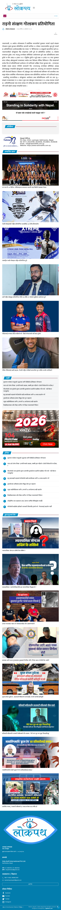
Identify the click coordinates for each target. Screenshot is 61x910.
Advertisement (10, 907)
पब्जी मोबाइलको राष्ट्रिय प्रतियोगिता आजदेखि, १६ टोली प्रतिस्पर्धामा (20, 224)
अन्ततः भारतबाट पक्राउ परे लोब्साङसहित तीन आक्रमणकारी (18, 623)
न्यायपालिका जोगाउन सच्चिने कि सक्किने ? (13, 550)
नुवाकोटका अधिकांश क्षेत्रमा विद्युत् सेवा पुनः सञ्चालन (17, 398)
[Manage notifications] (57, 907)
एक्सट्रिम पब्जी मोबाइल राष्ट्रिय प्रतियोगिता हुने (14, 260)
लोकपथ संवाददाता (10, 29)
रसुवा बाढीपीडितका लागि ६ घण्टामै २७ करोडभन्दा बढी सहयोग (20, 401)
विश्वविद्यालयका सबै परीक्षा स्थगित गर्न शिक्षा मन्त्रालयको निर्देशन (20, 405)
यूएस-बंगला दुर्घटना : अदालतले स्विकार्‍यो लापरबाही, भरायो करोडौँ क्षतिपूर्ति (22, 697)
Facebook (7, 893)
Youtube (7, 896)
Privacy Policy (21, 907)
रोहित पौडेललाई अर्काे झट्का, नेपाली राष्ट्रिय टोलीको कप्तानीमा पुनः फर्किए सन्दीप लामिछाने (27, 370)
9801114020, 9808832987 (11, 878)
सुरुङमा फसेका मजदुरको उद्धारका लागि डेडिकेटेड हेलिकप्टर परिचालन (22, 382)
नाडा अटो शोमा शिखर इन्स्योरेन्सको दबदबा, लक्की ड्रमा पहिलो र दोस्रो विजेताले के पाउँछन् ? (28, 385)
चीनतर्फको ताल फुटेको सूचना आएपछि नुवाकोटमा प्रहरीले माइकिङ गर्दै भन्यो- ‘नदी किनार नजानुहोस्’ (31, 472)
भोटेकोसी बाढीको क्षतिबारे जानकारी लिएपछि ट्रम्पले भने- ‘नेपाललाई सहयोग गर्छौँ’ (29, 506)
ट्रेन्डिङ (6, 453)
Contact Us (16, 907)
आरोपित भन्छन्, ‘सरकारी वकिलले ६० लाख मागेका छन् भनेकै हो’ (19, 806)
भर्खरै (7, 378)
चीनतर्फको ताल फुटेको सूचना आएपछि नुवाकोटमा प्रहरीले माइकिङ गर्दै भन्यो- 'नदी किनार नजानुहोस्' (27, 390)
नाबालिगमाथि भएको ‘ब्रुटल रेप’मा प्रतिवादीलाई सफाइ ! (17, 770)
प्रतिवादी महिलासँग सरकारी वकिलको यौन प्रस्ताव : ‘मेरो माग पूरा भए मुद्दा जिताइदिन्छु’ (25, 733)
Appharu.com (49, 908)
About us (4, 907)
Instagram (8, 902)
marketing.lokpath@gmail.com (12, 880)
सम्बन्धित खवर (9, 152)
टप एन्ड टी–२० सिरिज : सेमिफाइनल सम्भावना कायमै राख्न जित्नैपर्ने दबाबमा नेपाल (24, 187)
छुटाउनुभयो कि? (10, 515)
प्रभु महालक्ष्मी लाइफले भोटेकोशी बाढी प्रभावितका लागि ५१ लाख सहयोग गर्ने (24, 394)
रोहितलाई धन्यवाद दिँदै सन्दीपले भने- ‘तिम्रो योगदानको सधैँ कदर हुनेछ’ (21, 333)
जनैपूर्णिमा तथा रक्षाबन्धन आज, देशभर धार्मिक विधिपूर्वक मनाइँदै (24, 501)
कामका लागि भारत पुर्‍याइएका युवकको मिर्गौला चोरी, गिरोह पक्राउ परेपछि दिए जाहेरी (25, 660)
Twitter (7, 899)
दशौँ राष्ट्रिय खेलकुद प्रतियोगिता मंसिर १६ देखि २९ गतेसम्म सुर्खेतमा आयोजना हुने (24, 297)
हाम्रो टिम (30, 884)
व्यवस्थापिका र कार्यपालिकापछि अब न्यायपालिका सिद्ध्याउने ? (19, 587)
